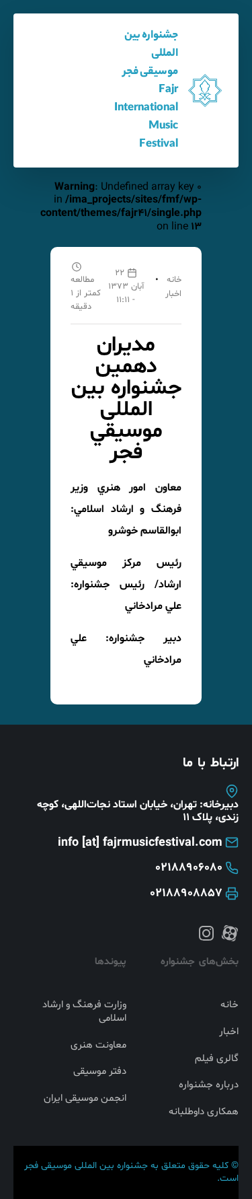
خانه (174, 280)
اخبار (173, 294)
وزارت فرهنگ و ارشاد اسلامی (84, 1011)
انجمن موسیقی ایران (85, 1098)
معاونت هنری (98, 1045)
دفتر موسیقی (99, 1072)
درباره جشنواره (209, 1085)
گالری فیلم (217, 1059)
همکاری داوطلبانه (204, 1112)
